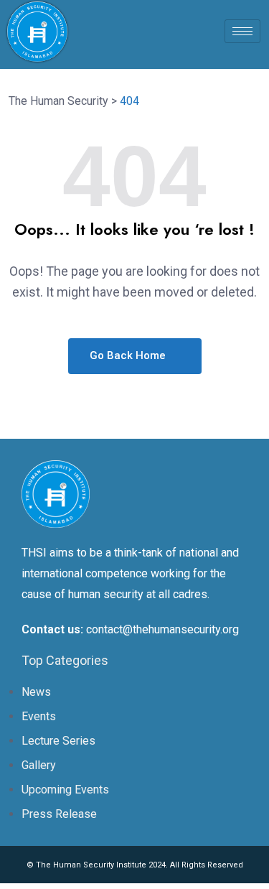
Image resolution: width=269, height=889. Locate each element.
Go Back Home (129, 355)
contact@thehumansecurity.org (162, 629)
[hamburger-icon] (242, 31)
